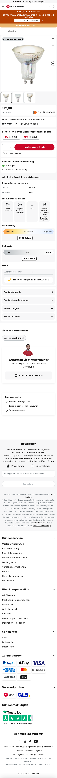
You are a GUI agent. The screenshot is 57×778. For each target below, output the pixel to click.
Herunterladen (12, 316)
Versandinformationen (14, 566)
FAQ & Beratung (10, 548)
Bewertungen (11, 308)
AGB (4, 637)
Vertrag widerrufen (13, 543)
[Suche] (49, 6)
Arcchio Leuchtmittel (14, 338)
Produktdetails (12, 292)
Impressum (8, 646)
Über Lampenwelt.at (16, 589)
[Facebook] (20, 741)
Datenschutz (9, 642)
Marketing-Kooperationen (16, 600)
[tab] (28, 559)
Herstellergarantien (12, 576)
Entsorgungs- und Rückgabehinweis (29, 754)
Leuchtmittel (11, 31)
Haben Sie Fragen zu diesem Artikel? (30, 279)
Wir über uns (8, 595)
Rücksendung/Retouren (14, 557)
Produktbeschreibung (16, 300)
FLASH (27, 20)
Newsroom (23, 618)
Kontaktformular (38, 523)
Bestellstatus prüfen (12, 553)
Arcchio (32, 187)
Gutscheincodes (10, 609)
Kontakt (6, 571)
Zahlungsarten (9, 562)
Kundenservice (12, 538)
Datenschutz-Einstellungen (15, 747)
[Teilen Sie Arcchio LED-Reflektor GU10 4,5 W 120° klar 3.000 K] (53, 44)
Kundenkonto (9, 580)
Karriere (6, 613)
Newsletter (8, 604)
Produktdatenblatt (46, 112)
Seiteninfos (9, 632)
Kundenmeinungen (15, 705)
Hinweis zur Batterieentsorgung (29, 750)
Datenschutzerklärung (42, 526)
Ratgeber (20, 622)
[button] (6, 97)
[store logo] (17, 6)
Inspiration (7, 622)
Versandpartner (13, 687)
